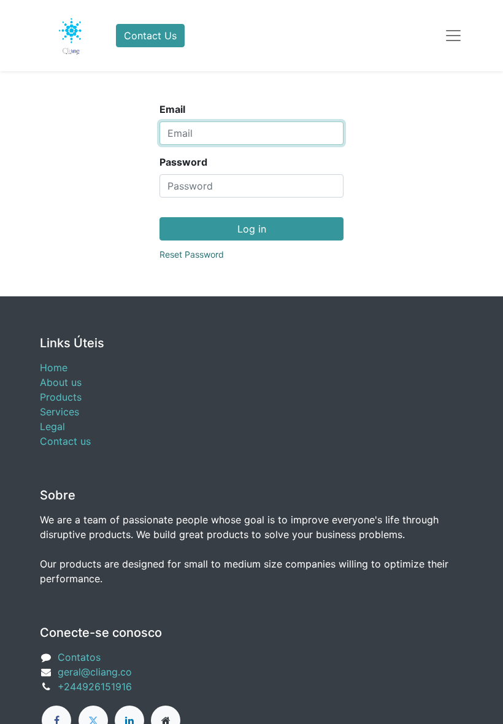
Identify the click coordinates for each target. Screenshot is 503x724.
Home (53, 367)
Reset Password (191, 254)
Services (59, 412)
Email (172, 109)
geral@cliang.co (95, 672)
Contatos (79, 657)
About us (61, 382)
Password (183, 162)
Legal (52, 426)
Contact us (65, 441)
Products (61, 397)
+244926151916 (95, 686)
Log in (251, 229)
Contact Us (150, 35)
